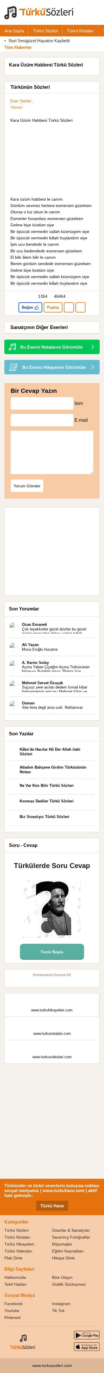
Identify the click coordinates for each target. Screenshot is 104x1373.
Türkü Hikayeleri (19, 1244)
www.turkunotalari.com (52, 1033)
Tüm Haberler (18, 47)
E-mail (81, 420)
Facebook (13, 1303)
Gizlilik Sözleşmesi (69, 1284)
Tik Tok (58, 1310)
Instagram (61, 1303)
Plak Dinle (13, 1258)
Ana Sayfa (14, 30)
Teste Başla (51, 952)
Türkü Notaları (80, 30)
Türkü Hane (52, 1205)
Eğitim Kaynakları (68, 1251)
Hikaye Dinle (63, 1258)
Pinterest (12, 1317)
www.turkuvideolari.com (52, 1057)
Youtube (11, 1310)
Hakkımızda (15, 1277)
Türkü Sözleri (45, 30)
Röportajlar (62, 1244)
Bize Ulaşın (62, 1277)
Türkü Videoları (18, 1251)
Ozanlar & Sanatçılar (71, 1230)
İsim (79, 403)
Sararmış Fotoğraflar (71, 1237)
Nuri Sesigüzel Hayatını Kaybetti (39, 40)
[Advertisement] (52, 160)
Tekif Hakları (15, 1284)
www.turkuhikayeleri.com (52, 1010)
